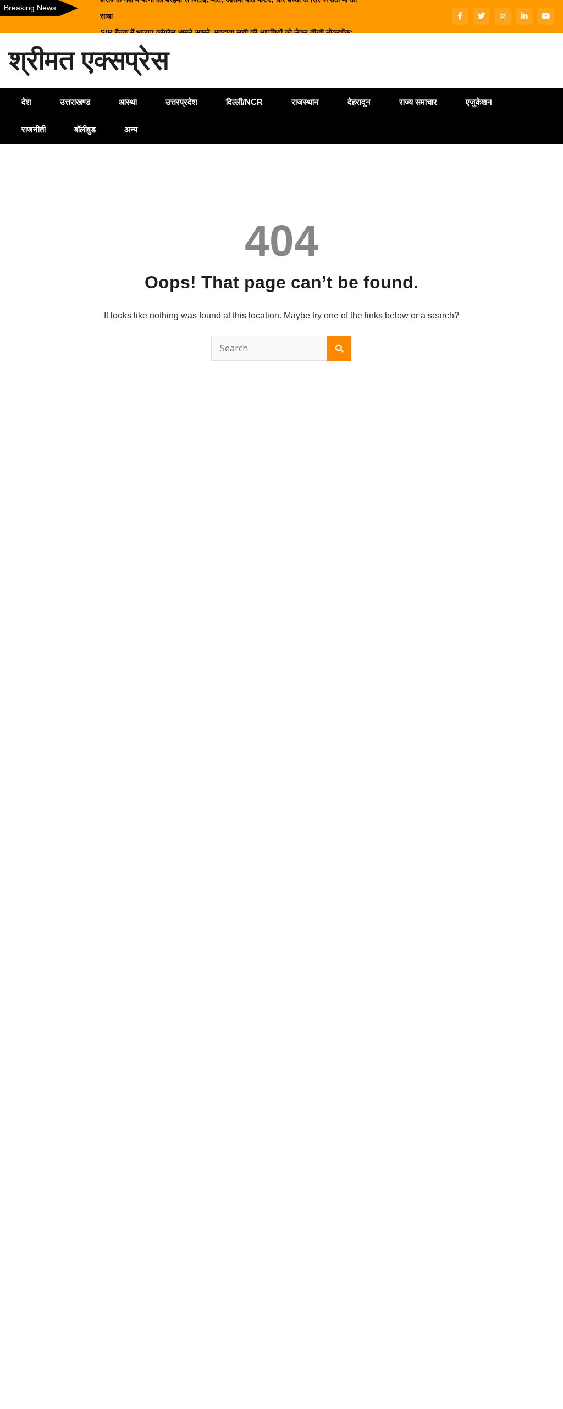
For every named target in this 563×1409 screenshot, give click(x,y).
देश (26, 102)
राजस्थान (305, 102)
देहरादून (359, 102)
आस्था (128, 102)
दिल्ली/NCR (244, 102)
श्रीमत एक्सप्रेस (89, 60)
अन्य (130, 129)
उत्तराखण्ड (75, 102)
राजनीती (33, 129)
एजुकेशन (479, 102)
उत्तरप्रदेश (181, 102)
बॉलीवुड (85, 129)
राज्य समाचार (418, 102)
